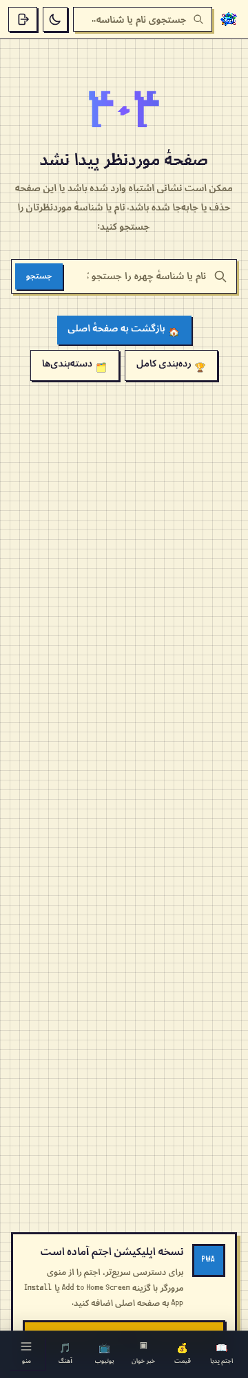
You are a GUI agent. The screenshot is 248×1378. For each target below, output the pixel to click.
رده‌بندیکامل (171, 365)
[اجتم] (229, 19)
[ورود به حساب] (22, 19)
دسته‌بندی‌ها (74, 365)
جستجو (39, 276)
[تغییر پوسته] (55, 19)
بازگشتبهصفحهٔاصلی (124, 330)
